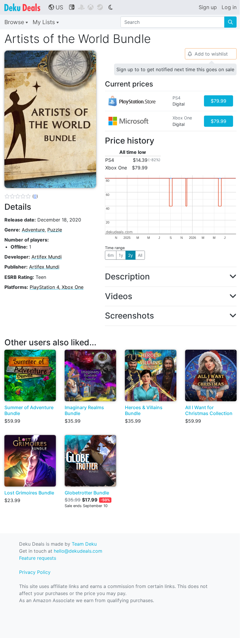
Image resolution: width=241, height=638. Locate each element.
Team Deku (84, 544)
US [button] (55, 7)
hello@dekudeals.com (78, 551)
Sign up (208, 7)
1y (121, 255)
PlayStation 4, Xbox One (56, 287)
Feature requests (37, 558)
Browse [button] (15, 22)
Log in (229, 7)
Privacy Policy (35, 572)
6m (111, 255)
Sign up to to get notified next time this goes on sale (175, 69)
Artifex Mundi (46, 257)
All (140, 255)
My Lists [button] (44, 22)
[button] (21, 196)
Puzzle (54, 230)
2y (130, 255)
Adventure (33, 230)
